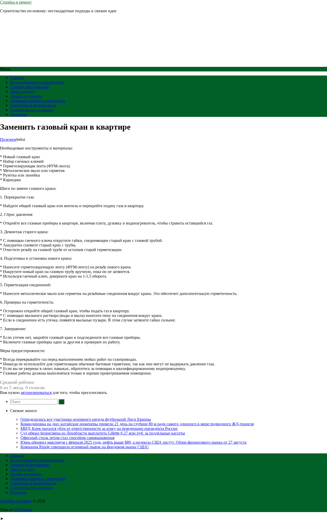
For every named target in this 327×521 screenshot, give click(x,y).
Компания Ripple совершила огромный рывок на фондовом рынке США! (84, 447)
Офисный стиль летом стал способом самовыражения (67, 438)
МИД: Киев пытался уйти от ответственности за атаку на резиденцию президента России (99, 428)
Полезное (18, 114)
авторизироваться (36, 392)
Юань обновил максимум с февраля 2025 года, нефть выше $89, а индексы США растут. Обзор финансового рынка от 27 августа (133, 442)
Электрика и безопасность (33, 105)
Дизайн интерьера (26, 96)
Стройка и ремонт (16, 2)
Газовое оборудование (29, 87)
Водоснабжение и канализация (37, 82)
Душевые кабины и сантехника (37, 100)
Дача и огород (22, 91)
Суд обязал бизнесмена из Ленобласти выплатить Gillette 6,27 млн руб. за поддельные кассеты (102, 433)
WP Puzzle (23, 509)
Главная (17, 78)
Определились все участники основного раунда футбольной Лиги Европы (85, 419)
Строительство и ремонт (31, 110)
